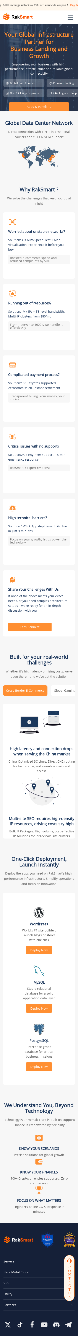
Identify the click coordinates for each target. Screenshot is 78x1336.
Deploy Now (39, 950)
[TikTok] (20, 1324)
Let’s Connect (29, 627)
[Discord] (56, 1324)
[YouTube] (44, 1324)
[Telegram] (68, 1324)
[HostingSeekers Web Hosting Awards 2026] (69, 1239)
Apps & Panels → (39, 107)
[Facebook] (32, 1324)
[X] (7, 1324)
